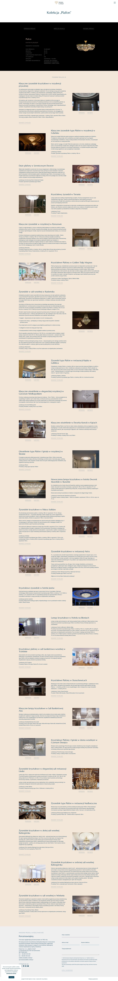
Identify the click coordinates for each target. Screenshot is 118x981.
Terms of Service (93, 964)
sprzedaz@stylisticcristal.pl (26, 959)
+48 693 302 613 (25, 956)
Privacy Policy (85, 964)
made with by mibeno (41, 979)
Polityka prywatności (93, 979)
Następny (88, 28)
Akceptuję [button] (11, 977)
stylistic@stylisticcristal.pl (25, 958)
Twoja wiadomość (66, 948)
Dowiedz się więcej (11, 973)
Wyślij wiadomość (67, 970)
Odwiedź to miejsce (25, 122)
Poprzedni (30, 28)
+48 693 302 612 (25, 954)
